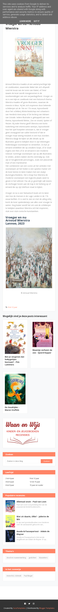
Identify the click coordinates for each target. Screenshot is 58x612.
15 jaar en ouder (36, 485)
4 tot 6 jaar (10, 482)
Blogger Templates (46, 608)
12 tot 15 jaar (35, 482)
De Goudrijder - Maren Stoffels (12, 408)
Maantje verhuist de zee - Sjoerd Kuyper (42, 351)
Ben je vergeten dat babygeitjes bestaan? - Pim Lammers (14, 360)
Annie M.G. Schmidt (14, 576)
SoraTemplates (19, 608)
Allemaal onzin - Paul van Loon (31, 501)
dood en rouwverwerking (16, 558)
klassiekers (43, 558)
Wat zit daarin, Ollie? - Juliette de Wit (33, 518)
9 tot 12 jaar (12, 307)
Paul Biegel (28, 576)
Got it (37, 21)
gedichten (32, 558)
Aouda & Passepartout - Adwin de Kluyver (33, 532)
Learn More (25, 21)
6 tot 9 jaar (10, 485)
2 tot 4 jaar (10, 478)
